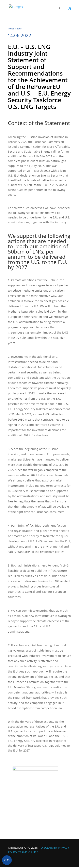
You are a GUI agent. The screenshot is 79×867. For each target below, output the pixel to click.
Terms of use (28, 852)
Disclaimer (49, 847)
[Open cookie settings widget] (7, 860)
